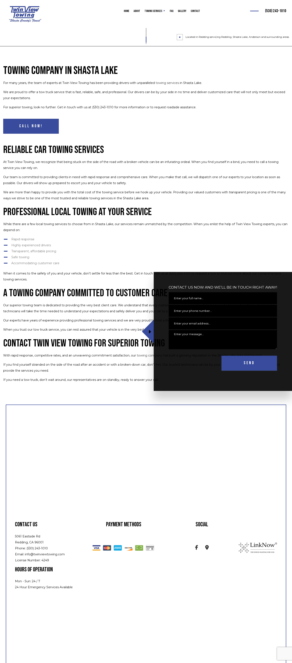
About (137, 11)
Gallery (182, 11)
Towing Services (153, 11)
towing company (149, 355)
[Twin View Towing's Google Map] (207, 548)
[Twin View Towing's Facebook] (196, 548)
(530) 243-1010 (275, 11)
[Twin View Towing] (25, 14)
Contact (195, 11)
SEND (249, 363)
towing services (167, 83)
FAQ (172, 11)
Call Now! (31, 126)
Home (126, 11)
